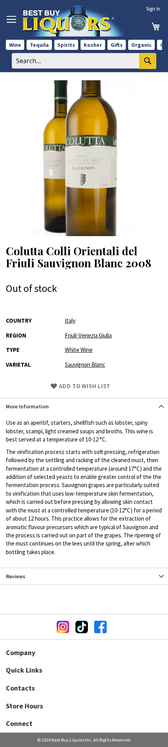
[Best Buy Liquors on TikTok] (81, 627)
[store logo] (76, 21)
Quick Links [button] (24, 670)
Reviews (15, 576)
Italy (70, 320)
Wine (15, 44)
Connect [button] (19, 723)
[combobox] (84, 61)
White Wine (79, 349)
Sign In (153, 8)
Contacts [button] (20, 687)
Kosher (93, 44)
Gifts (117, 44)
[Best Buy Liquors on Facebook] (100, 627)
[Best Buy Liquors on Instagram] (63, 627)
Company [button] (20, 652)
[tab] (84, 406)
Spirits (66, 44)
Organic (141, 44)
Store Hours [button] (24, 705)
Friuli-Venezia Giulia (88, 335)
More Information (27, 406)
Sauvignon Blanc (85, 364)
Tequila (39, 44)
